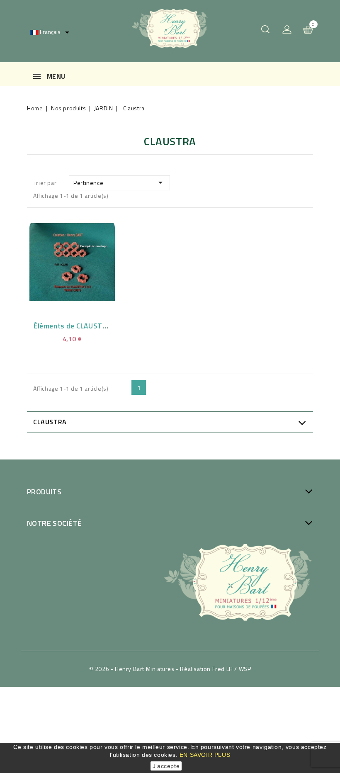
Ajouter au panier (82, 260)
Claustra (50, 422)
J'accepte (166, 766)
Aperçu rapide (63, 260)
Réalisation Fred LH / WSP (215, 668)
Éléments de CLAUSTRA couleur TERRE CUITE (108, 326)
